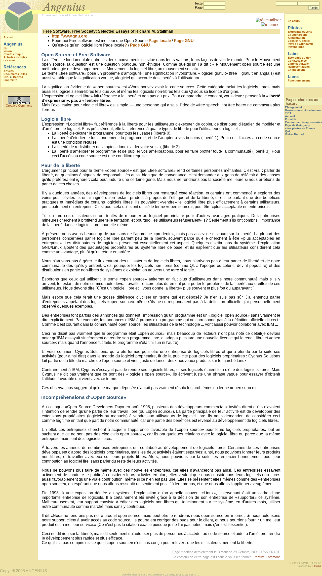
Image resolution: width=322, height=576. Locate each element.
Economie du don (299, 57)
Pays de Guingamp (300, 43)
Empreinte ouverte (300, 31)
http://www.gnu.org (70, 36)
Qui (6, 48)
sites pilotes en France (300, 128)
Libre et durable (298, 63)
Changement (296, 69)
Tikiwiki (316, 565)
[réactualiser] (268, 20)
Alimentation (296, 37)
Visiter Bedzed (294, 134)
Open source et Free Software (67, 15)
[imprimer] (271, 24)
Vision (8, 51)
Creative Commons (19, 105)
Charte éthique (13, 54)
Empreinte (10, 79)
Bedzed (18, 76)
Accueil (8, 37)
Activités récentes (15, 57)
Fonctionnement (299, 80)
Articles (9, 70)
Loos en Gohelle (299, 40)
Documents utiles (15, 73)
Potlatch (290, 119)
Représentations (299, 66)
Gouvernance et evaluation (303, 110)
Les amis (9, 60)
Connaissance (297, 60)
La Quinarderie (297, 34)
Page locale (160, 40)
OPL (6, 76)
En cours (294, 20)
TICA (288, 113)
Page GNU (184, 40)
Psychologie (296, 46)
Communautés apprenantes (303, 122)
